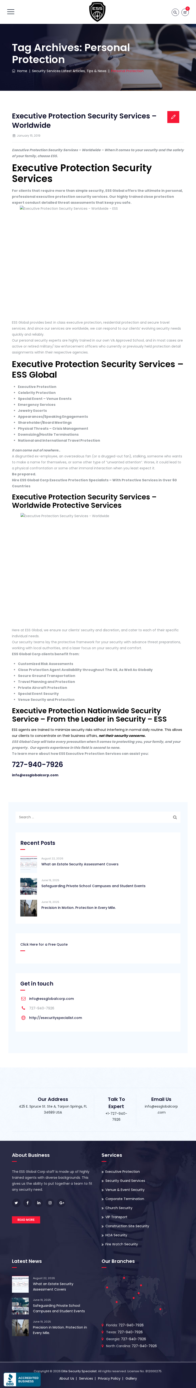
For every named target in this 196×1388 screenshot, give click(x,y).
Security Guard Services (125, 1180)
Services (86, 1378)
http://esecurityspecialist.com (55, 1017)
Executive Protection (122, 1171)
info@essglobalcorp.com (35, 775)
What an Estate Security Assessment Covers (80, 864)
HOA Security (116, 1235)
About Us (66, 1378)
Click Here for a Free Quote (44, 944)
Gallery (131, 1378)
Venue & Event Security (125, 1189)
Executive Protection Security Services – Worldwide (84, 120)
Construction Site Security (127, 1226)
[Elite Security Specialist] (97, 12)
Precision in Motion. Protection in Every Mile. (78, 907)
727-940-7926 (37, 764)
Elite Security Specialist (79, 1371)
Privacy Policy (109, 1378)
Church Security (118, 1208)
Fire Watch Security (121, 1244)
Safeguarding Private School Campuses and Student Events (93, 886)
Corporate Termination (124, 1198)
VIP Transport (116, 1217)
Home (21, 71)
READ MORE (26, 1220)
